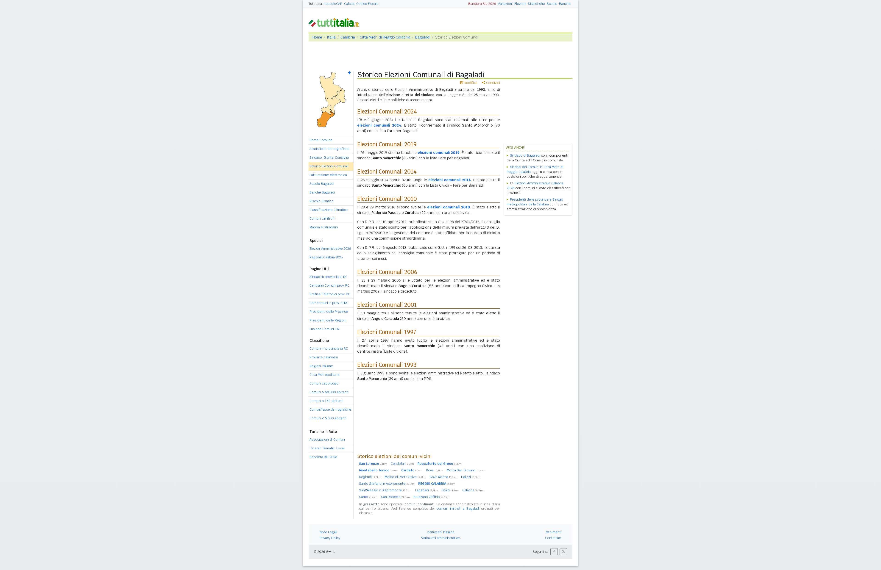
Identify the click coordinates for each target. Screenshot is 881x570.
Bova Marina (443, 477)
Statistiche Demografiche (329, 149)
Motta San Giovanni (466, 470)
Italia (331, 37)
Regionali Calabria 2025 (326, 257)
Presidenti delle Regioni (327, 320)
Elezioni (520, 4)
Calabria (347, 37)
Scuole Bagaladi (321, 184)
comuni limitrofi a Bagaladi (458, 508)
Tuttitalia (315, 4)
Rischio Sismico (321, 201)
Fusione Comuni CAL (324, 329)
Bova (434, 470)
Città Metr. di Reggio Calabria (385, 37)
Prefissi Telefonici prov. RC (329, 294)
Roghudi (370, 477)
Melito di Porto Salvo (405, 477)
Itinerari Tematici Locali (327, 448)
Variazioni (505, 4)
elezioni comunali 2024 (379, 125)
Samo (368, 497)
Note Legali (328, 532)
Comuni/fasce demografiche (330, 409)
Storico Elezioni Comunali (328, 166)
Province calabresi (323, 357)
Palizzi (470, 477)
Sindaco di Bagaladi (525, 155)
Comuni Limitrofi (322, 218)
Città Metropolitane (324, 375)
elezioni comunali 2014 (449, 179)
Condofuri (402, 464)
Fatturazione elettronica (328, 175)
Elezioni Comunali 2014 (387, 171)
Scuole (552, 4)
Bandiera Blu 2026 (482, 4)
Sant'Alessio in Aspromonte (385, 490)
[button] (554, 551)
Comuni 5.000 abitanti (327, 418)
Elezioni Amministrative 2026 (330, 248)
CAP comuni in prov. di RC (328, 303)
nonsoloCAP (333, 4)
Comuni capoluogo (323, 383)
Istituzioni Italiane (440, 532)
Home (317, 37)
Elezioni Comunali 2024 (387, 111)
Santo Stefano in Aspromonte (387, 483)
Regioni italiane (321, 366)
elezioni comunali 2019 (439, 152)
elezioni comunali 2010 (448, 207)
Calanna (473, 490)
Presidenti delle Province (328, 312)
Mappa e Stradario (323, 227)
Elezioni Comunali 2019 (387, 144)
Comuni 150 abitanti (326, 401)
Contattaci (553, 538)
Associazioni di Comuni (327, 439)
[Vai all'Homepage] (336, 22)
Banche (565, 4)
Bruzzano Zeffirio (431, 497)
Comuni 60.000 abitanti (328, 392)
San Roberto (395, 497)
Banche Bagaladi (322, 192)
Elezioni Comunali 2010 (387, 198)
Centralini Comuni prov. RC (329, 285)
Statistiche (536, 4)
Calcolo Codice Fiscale (361, 4)
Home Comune (320, 140)
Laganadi (426, 490)
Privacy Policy (330, 538)
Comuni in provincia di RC (328, 348)
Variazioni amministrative (440, 538)
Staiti (450, 490)
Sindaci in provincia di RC (328, 277)
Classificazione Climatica (328, 210)
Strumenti (553, 532)
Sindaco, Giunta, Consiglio (329, 157)
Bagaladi (422, 37)
